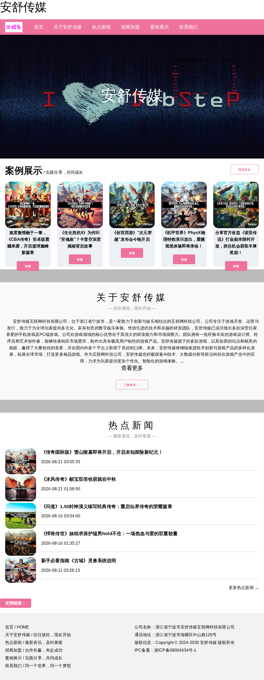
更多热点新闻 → (244, 587)
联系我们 (188, 27)
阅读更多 (244, 169)
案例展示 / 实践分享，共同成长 (34, 658)
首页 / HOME (17, 627)
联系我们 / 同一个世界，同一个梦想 (38, 666)
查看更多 (132, 368)
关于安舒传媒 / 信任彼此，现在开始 (38, 635)
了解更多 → (132, 384)
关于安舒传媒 (68, 27)
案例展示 (159, 27)
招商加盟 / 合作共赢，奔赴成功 (34, 650)
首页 (38, 27)
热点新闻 (101, 27)
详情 (28, 266)
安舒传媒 (23, 7)
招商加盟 (130, 27)
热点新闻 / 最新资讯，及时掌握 (34, 642)
